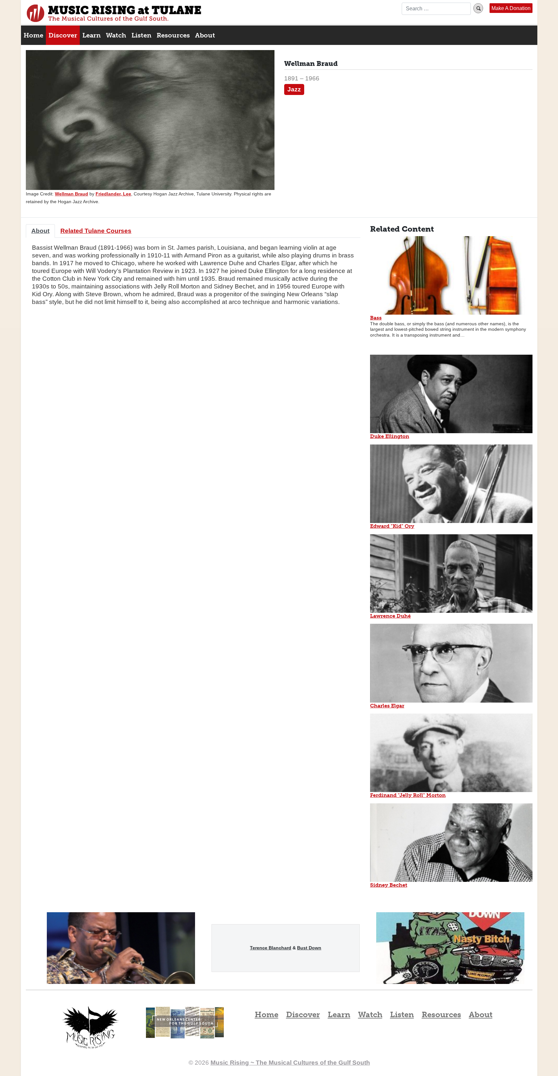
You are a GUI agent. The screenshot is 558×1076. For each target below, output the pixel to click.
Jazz (294, 89)
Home (33, 35)
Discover (62, 35)
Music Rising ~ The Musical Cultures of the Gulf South (114, 13)
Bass (376, 318)
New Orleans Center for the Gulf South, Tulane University (185, 1029)
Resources (173, 35)
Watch (116, 35)
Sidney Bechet (388, 885)
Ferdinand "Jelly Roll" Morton (408, 795)
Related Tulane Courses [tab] (95, 230)
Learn (91, 35)
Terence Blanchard (270, 947)
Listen (141, 35)
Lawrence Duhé (390, 616)
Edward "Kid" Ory (392, 526)
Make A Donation (511, 8)
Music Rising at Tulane (90, 1027)
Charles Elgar (387, 706)
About (205, 35)
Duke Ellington (389, 436)
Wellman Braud (71, 193)
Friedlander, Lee (113, 193)
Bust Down (309, 947)
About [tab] (40, 230)
